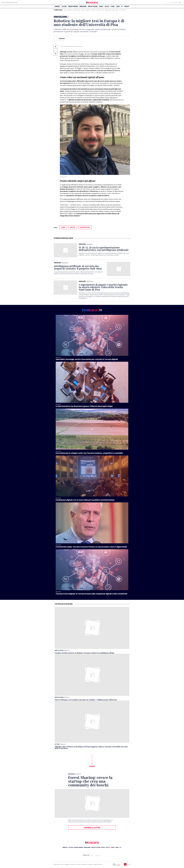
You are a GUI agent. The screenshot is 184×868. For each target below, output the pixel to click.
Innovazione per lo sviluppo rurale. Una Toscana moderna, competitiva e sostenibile (89, 453)
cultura (64, 6)
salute (107, 6)
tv (122, 6)
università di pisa (85, 227)
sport (117, 10)
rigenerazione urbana (110, 10)
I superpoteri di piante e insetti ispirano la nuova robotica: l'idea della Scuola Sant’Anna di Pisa (103, 287)
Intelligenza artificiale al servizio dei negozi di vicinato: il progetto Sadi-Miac (78, 267)
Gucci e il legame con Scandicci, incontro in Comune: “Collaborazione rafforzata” (86, 700)
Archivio (100, 864)
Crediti (79, 864)
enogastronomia (73, 6)
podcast (126, 6)
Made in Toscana (59, 650)
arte (120, 10)
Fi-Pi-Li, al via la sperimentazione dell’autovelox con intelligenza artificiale (104, 248)
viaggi (118, 6)
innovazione (82, 6)
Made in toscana (92, 6)
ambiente (57, 6)
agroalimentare (76, 10)
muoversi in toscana (95, 10)
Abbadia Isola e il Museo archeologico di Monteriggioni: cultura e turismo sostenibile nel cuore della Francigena (91, 747)
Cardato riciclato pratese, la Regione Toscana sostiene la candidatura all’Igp (84, 653)
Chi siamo (89, 864)
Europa (63, 227)
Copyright (84, 864)
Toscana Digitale (68, 10)
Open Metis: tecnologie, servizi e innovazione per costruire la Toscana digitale (87, 359)
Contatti (95, 864)
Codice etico (73, 864)
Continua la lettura (92, 827)
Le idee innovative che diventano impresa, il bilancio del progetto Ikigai (84, 406)
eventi (102, 10)
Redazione (62, 38)
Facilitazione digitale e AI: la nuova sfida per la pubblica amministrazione (85, 500)
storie (112, 6)
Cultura (57, 744)
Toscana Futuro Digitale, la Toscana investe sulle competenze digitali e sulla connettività (91, 594)
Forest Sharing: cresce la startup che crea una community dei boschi (90, 781)
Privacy (62, 864)
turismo (124, 10)
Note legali (56, 864)
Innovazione (60, 16)
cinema (82, 10)
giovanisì (87, 10)
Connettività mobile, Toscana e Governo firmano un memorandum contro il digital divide (91, 547)
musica (101, 6)
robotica (72, 227)
